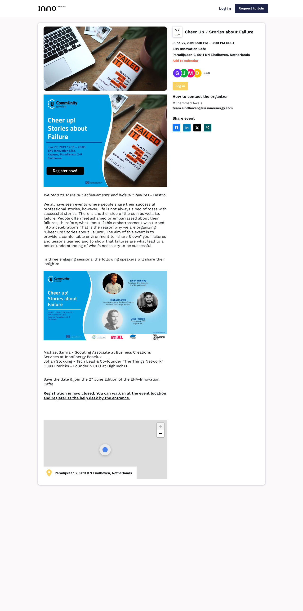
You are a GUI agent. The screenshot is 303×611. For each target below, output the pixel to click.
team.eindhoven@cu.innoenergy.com (203, 108)
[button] (185, 61)
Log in (225, 8)
